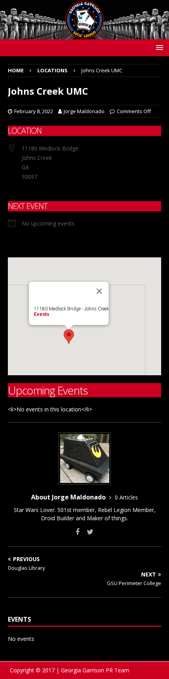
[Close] (99, 291)
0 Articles (126, 497)
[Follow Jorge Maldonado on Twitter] (87, 532)
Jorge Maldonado (84, 111)
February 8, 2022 (33, 111)
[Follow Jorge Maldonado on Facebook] (77, 532)
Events (42, 314)
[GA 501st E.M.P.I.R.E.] (84, 35)
